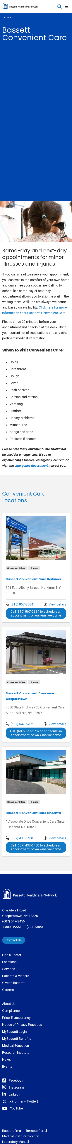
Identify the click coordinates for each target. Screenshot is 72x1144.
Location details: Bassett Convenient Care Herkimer (36, 567)
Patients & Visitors (15, 976)
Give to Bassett (13, 983)
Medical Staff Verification (20, 1136)
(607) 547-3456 (13, 921)
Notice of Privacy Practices (22, 1025)
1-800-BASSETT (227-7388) (22, 927)
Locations (9, 962)
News (6, 1059)
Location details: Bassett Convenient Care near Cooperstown (36, 684)
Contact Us (14, 940)
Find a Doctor (11, 955)
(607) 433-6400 (19, 838)
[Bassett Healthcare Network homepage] (29, 6)
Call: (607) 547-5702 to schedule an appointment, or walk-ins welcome (38, 733)
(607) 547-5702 (19, 724)
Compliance (11, 1011)
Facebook (16, 1080)
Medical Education (15, 1045)
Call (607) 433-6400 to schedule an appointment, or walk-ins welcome (38, 847)
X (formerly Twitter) (23, 1101)
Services (8, 969)
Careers (8, 990)
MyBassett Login (14, 1032)
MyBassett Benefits (16, 1038)
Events (7, 1066)
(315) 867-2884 (19, 604)
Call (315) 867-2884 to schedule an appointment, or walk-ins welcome (38, 613)
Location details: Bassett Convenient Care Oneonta (36, 801)
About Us (9, 1004)
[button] (67, 7)
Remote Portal (36, 1131)
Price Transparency (16, 1018)
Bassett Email (12, 1131)
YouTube (16, 1108)
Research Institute (15, 1052)
